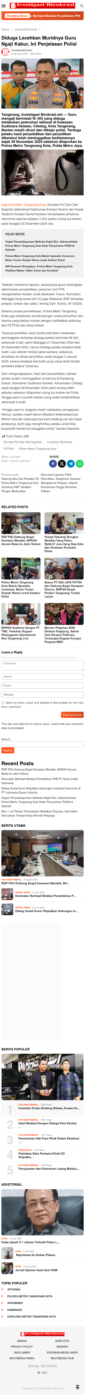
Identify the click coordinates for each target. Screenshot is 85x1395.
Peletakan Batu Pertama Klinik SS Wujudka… (41, 1155)
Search (5, 739)
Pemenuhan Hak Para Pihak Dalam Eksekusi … (48, 1140)
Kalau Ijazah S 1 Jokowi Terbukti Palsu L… (30, 1242)
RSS (44, 1372)
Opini (4, 1238)
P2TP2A (9, 449)
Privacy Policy (22, 1346)
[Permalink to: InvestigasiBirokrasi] (5, 51)
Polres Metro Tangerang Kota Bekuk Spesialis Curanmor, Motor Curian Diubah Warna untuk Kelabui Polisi (40, 258)
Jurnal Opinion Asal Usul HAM (36, 1270)
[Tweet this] (62, 464)
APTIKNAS (13, 1289)
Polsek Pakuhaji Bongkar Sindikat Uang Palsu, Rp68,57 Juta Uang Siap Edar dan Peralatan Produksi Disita (64, 544)
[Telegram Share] (71, 464)
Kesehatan (24, 1150)
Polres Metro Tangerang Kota (37, 449)
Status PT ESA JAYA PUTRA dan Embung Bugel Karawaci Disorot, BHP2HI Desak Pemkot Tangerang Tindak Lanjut (63, 589)
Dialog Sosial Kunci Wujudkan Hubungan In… (46, 911)
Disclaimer (22, 1352)
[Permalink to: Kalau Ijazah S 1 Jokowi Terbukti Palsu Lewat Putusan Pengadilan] (42, 1212)
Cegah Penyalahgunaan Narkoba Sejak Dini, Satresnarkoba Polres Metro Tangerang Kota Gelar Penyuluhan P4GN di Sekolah (41, 246)
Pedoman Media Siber (62, 1352)
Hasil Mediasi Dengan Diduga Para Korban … (47, 1124)
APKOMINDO (15, 1303)
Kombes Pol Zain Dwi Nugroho (23, 442)
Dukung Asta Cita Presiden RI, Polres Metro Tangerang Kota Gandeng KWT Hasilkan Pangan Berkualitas (20, 483)
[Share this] (53, 464)
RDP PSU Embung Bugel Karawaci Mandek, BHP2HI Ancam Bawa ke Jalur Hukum (21, 540)
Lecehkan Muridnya (59, 442)
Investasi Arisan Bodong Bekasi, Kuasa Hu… (49, 1108)
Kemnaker (14, 1310)
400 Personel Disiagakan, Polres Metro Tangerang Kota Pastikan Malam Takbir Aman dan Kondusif (39, 268)
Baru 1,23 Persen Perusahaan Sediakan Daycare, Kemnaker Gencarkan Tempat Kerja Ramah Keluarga (39, 813)
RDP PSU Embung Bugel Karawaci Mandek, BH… (35, 883)
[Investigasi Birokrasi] (43, 5)
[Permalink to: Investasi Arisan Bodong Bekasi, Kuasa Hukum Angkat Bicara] (42, 1077)
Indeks (22, 1341)
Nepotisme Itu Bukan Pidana (35, 1255)
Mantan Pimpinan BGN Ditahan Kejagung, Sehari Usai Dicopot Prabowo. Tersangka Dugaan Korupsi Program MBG (62, 635)
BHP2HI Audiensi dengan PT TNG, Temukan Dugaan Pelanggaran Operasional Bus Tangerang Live (20, 633)
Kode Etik (62, 1341)
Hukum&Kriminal (11, 879)
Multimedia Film (62, 1358)
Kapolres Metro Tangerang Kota (23, 204)
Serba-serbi (22, 892)
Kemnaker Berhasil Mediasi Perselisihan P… (45, 896)
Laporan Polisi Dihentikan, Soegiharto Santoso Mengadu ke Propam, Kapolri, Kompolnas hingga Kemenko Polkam (60, 483)
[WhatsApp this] (80, 464)
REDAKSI (62, 1346)
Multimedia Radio (21, 1358)
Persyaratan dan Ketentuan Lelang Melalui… (49, 1168)
